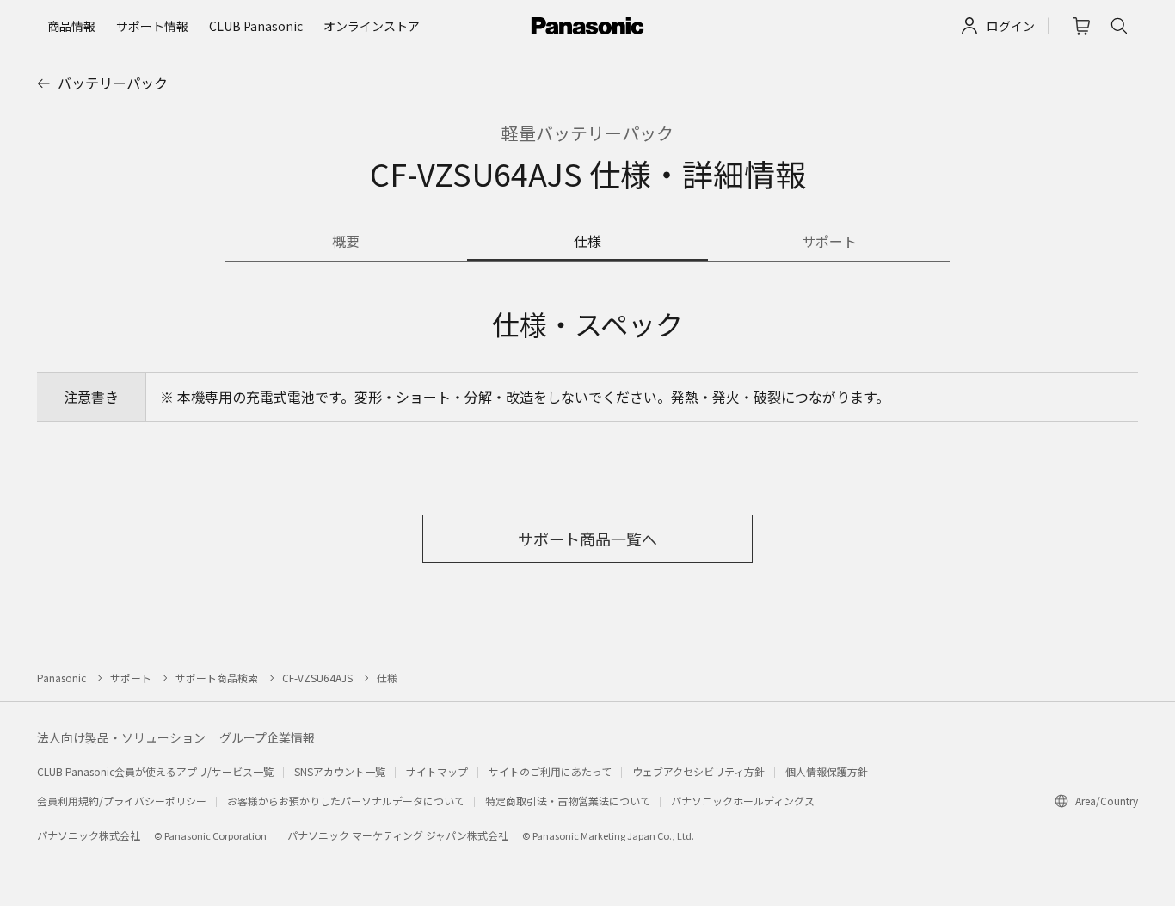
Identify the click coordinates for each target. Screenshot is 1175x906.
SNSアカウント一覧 (339, 771)
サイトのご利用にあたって (550, 771)
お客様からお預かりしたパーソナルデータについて (345, 800)
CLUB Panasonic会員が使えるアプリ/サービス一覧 (155, 771)
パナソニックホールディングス (743, 800)
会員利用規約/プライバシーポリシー (121, 800)
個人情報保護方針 (826, 771)
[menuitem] (71, 25)
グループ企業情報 (267, 737)
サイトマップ (437, 771)
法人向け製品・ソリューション (121, 737)
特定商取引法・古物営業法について (567, 800)
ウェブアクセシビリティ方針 (698, 771)
